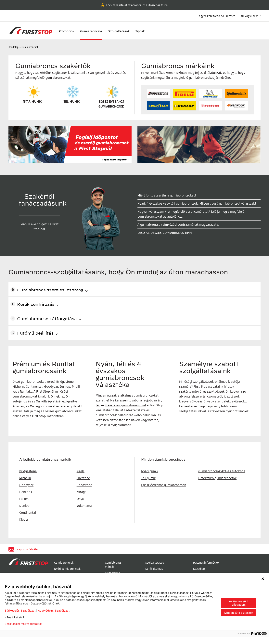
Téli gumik (148, 478)
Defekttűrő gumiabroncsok (217, 478)
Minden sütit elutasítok (238, 612)
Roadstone (84, 485)
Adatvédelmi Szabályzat (54, 610)
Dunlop (24, 506)
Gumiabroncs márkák (113, 564)
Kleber (23, 519)
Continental (27, 512)
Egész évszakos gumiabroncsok (163, 485)
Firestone (83, 478)
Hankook (25, 492)
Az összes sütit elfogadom (238, 603)
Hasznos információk (206, 562)
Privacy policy (58, 623)
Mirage (81, 492)
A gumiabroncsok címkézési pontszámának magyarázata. (178, 224)
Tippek (140, 31)
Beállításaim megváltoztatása (23, 623)
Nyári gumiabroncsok (67, 568)
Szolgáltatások (119, 31)
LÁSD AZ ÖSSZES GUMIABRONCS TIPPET (165, 233)
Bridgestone (112, 572)
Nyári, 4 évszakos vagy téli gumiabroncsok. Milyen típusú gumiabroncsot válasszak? (196, 203)
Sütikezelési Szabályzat (20, 610)
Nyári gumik (149, 471)
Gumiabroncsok (91, 31)
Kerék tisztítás (154, 568)
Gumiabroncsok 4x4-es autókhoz (221, 471)
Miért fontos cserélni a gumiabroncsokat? (166, 195)
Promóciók (66, 31)
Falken (24, 499)
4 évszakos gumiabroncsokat (125, 405)
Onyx (80, 499)
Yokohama (84, 506)
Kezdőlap (199, 568)
